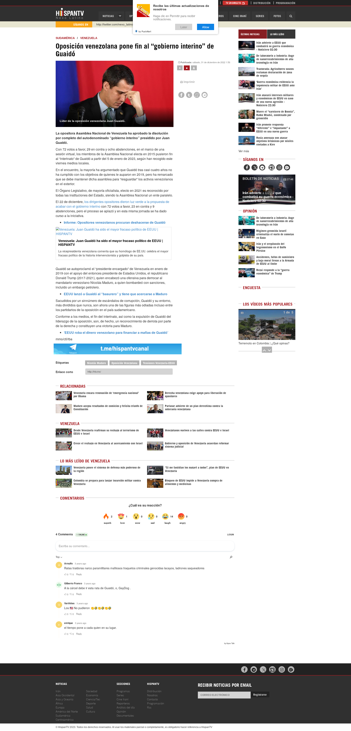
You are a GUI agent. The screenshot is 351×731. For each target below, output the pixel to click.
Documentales (125, 715)
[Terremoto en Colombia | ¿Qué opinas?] (266, 324)
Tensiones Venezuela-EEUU (159, 362)
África (59, 703)
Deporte (91, 703)
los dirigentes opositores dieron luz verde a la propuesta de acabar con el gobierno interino (112, 204)
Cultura (90, 711)
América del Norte (67, 711)
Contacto (152, 699)
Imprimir (189, 82)
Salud (89, 707)
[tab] (252, 34)
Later (183, 27)
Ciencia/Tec (93, 699)
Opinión (121, 711)
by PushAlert (145, 31)
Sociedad (91, 691)
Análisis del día (126, 707)
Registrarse (260, 694)
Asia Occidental (65, 695)
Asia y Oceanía (64, 699)
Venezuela (88, 38)
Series (260, 15)
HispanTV (70, 13)
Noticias (108, 15)
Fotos (277, 15)
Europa (60, 707)
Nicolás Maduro (96, 362)
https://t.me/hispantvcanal (112, 24)
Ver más (243, 151)
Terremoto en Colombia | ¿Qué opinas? (263, 343)
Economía (92, 695)
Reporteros (123, 703)
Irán (58, 691)
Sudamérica (65, 38)
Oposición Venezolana (124, 362)
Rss (149, 707)
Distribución (262, 2)
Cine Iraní (239, 15)
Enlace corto (64, 372)
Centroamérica (65, 719)
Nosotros (152, 695)
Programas (123, 691)
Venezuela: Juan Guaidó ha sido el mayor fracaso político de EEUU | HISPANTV (110, 242)
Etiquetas (62, 362)
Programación (285, 2)
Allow (205, 27)
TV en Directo (234, 2)
